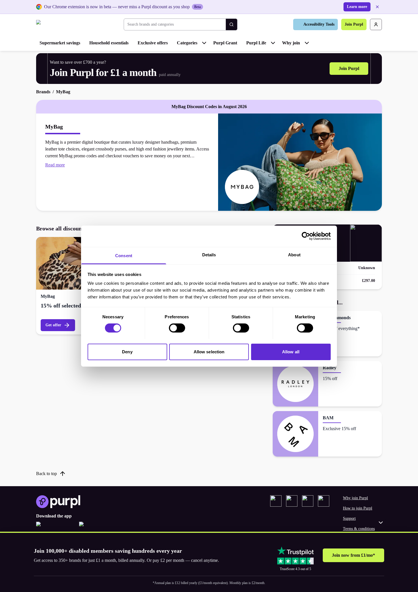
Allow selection (209, 351)
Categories (187, 42)
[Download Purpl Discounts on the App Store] (55, 527)
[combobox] (175, 24)
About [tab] (294, 254)
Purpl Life (256, 42)
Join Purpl (354, 24)
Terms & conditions (359, 529)
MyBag (48, 296)
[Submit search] (231, 24)
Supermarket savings (60, 42)
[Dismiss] (377, 6)
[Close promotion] (380, 522)
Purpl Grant (225, 42)
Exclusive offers (153, 42)
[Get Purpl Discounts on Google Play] (98, 527)
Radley (329, 367)
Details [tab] (209, 254)
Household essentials (109, 42)
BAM (328, 417)
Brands (43, 91)
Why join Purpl (355, 498)
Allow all (290, 351)
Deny (127, 351)
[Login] (376, 24)
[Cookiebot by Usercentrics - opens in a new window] (306, 236)
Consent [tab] (123, 255)
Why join (291, 42)
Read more (55, 164)
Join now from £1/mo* (353, 555)
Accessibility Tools (318, 24)
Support (349, 518)
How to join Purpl (357, 508)
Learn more (357, 7)
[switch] (177, 328)
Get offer (53, 325)
